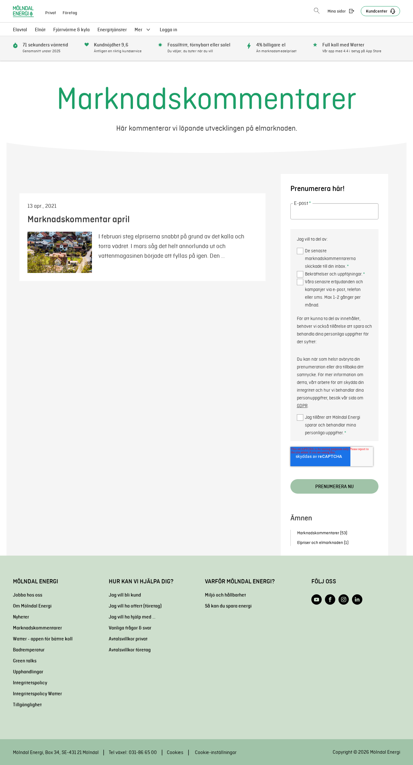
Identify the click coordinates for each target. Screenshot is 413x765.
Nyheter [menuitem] (21, 617)
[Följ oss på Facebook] (330, 599)
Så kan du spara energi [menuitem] (228, 606)
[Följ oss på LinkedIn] (357, 599)
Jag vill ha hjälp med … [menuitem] (132, 617)
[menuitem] (40, 30)
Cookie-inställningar (216, 752)
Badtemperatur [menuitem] (29, 650)
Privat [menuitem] (50, 12)
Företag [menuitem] (70, 12)
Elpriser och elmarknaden (322, 542)
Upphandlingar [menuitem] (28, 672)
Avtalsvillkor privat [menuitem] (128, 639)
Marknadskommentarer (322, 532)
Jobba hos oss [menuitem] (27, 595)
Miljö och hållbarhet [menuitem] (225, 595)
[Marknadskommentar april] (62, 252)
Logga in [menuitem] (168, 30)
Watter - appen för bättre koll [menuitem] (43, 639)
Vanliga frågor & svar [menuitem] (130, 628)
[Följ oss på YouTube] (316, 599)
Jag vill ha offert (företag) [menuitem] (135, 606)
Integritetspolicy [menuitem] (30, 683)
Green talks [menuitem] (24, 661)
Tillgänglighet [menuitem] (27, 705)
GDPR (302, 405)
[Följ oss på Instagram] (343, 599)
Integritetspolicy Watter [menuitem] (37, 694)
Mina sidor (336, 11)
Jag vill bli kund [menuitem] (125, 595)
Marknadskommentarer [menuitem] (37, 628)
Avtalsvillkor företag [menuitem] (130, 650)
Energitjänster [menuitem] (112, 30)
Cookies (175, 752)
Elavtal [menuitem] (20, 30)
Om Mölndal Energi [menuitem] (32, 606)
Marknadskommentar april (78, 219)
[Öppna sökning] (317, 11)
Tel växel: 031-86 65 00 (133, 752)
